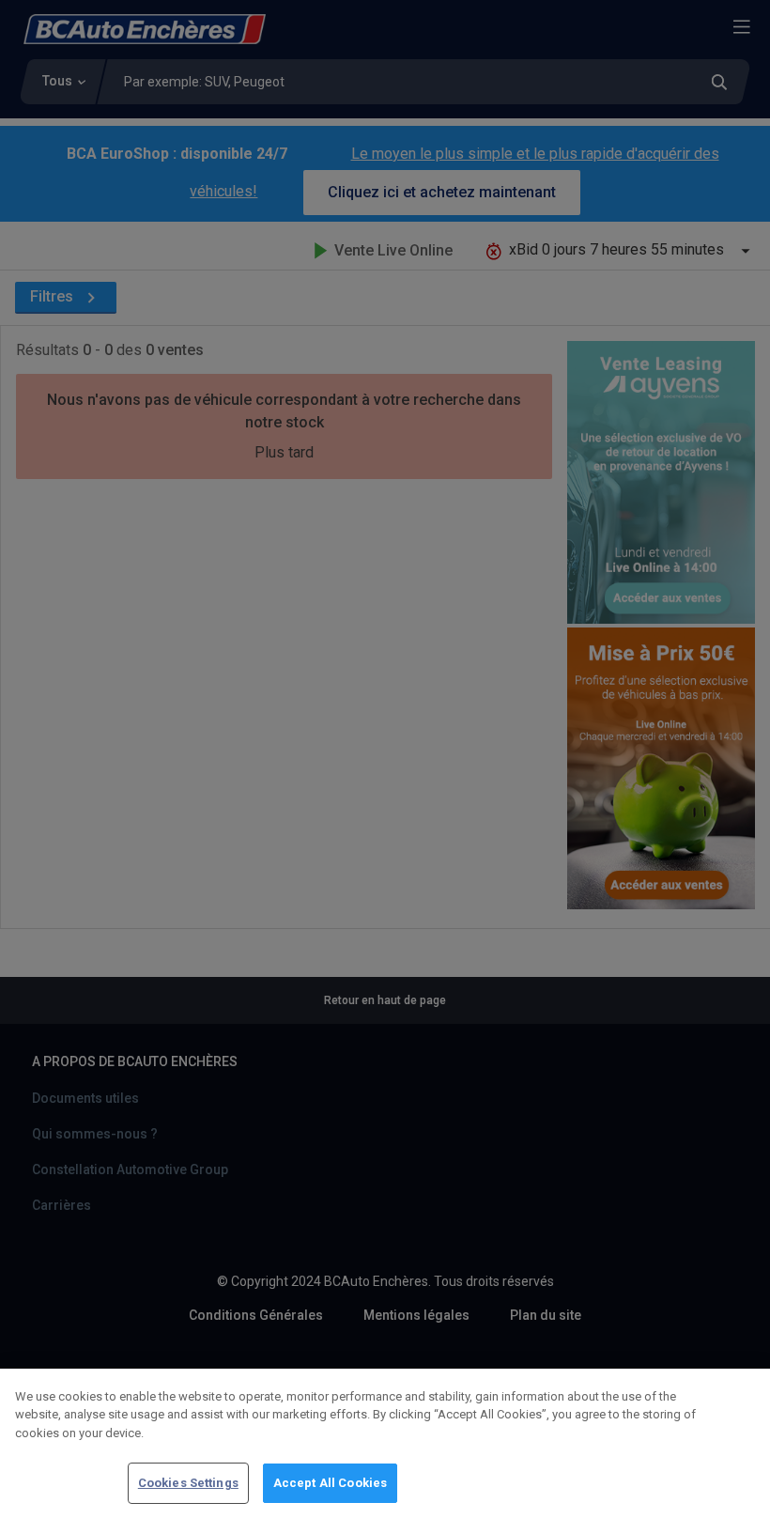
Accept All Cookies (330, 1483)
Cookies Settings (188, 1483)
